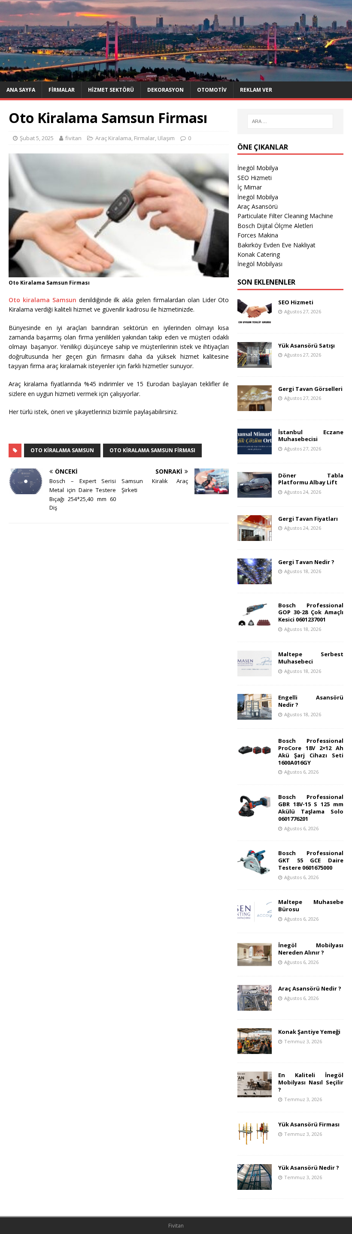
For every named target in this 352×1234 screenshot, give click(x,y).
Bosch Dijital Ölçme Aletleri (275, 226)
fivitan (73, 138)
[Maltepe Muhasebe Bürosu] (254, 919)
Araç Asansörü (257, 206)
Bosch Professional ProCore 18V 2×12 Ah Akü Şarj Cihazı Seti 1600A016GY (310, 751)
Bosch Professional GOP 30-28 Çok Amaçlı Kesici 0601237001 (310, 612)
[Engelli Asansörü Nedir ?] (254, 714)
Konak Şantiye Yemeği (309, 1032)
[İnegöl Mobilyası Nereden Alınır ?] (254, 962)
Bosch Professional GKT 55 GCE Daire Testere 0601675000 (310, 860)
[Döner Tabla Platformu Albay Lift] (254, 492)
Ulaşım (166, 138)
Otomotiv (212, 89)
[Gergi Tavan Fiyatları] (254, 535)
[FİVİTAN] (176, 76)
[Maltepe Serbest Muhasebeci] (254, 671)
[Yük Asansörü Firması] (254, 1141)
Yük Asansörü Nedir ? (308, 1167)
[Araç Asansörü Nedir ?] (254, 1006)
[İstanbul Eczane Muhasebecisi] (254, 449)
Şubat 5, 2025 (37, 138)
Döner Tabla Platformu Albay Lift (310, 478)
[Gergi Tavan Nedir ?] (254, 579)
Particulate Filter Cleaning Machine (285, 216)
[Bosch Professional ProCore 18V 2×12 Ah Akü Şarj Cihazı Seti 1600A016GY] (254, 758)
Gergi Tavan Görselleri (310, 389)
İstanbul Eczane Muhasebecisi (310, 435)
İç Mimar (249, 187)
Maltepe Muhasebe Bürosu (310, 905)
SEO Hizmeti (254, 178)
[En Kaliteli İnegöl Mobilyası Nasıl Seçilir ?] (254, 1092)
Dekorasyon (165, 89)
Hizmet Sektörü (111, 89)
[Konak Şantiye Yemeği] (254, 1049)
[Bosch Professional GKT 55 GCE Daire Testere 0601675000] (254, 870)
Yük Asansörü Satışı (306, 345)
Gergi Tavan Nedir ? (306, 562)
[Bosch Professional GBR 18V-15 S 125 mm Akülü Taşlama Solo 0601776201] (254, 814)
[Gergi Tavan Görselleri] (254, 406)
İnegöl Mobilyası (259, 264)
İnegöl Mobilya (257, 168)
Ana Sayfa (20, 89)
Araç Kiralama (113, 138)
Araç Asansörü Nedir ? (309, 988)
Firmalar (62, 89)
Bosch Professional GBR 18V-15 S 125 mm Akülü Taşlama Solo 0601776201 (310, 808)
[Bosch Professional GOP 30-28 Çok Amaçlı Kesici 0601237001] (254, 622)
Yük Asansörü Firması (309, 1124)
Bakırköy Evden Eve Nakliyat (276, 245)
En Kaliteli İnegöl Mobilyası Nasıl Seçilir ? (310, 1082)
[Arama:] (290, 121)
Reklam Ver (256, 89)
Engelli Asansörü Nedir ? (310, 701)
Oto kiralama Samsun (42, 300)
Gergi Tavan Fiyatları (308, 518)
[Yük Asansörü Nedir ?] (254, 1184)
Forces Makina (257, 235)
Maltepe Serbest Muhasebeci (310, 657)
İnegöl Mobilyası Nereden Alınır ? (310, 948)
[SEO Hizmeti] (254, 319)
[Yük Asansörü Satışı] (254, 362)
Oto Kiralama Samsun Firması (152, 450)
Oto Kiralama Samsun (62, 450)
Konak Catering (258, 254)
